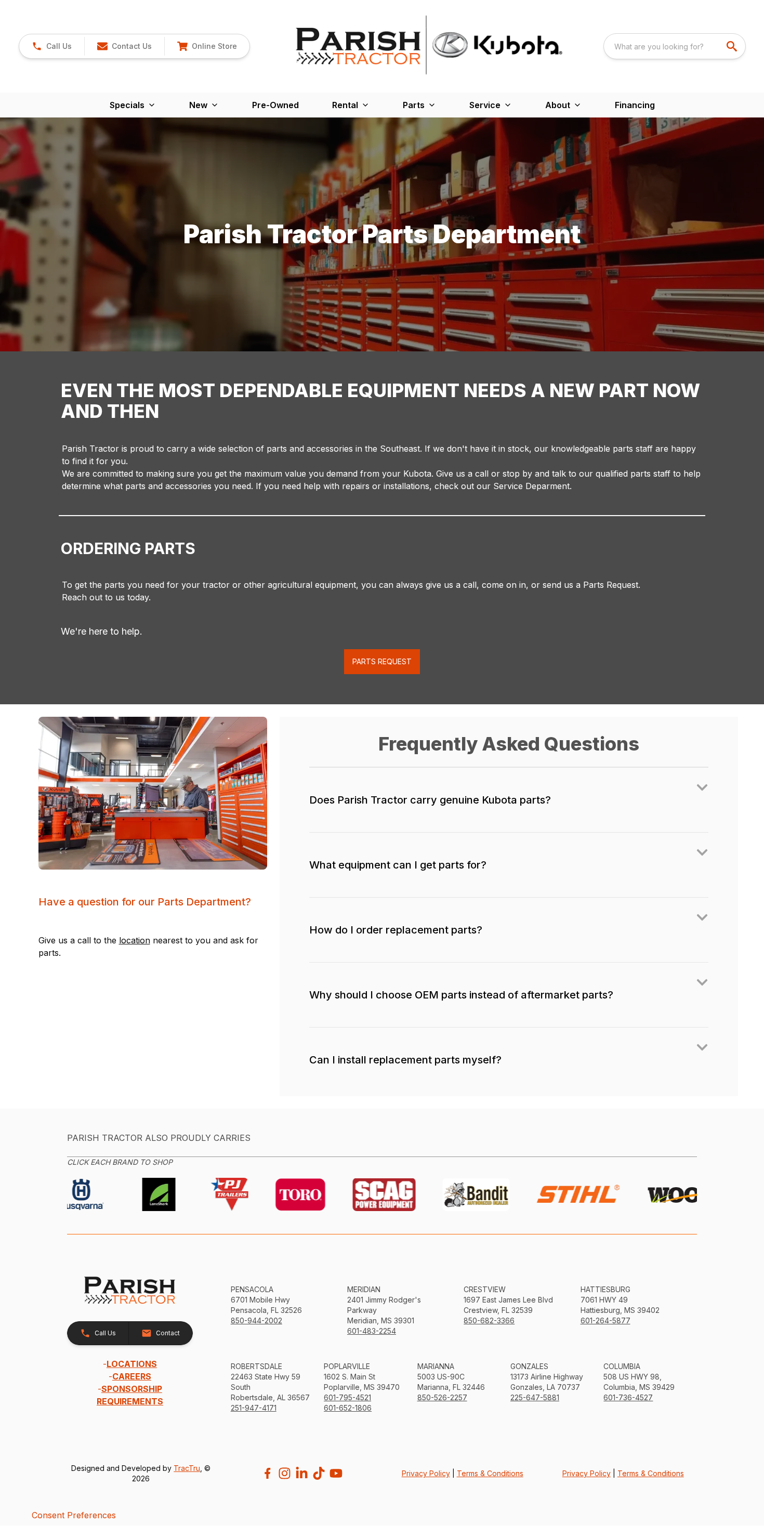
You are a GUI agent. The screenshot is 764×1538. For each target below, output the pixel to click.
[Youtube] (336, 1473)
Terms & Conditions (490, 1473)
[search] (732, 46)
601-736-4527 (628, 1397)
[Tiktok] (318, 1473)
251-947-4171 (253, 1407)
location (134, 940)
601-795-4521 (347, 1397)
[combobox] (674, 46)
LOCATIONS (132, 1364)
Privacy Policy (426, 1473)
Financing (635, 105)
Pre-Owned (275, 105)
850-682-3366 (489, 1320)
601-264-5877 (605, 1320)
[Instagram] (284, 1473)
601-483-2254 (371, 1330)
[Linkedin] (301, 1473)
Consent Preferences (74, 1515)
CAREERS (131, 1376)
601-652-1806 (348, 1407)
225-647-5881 (534, 1397)
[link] (206, 46)
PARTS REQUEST (382, 661)
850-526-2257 (442, 1397)
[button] (51, 46)
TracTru (187, 1468)
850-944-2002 (256, 1320)
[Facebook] (267, 1473)
